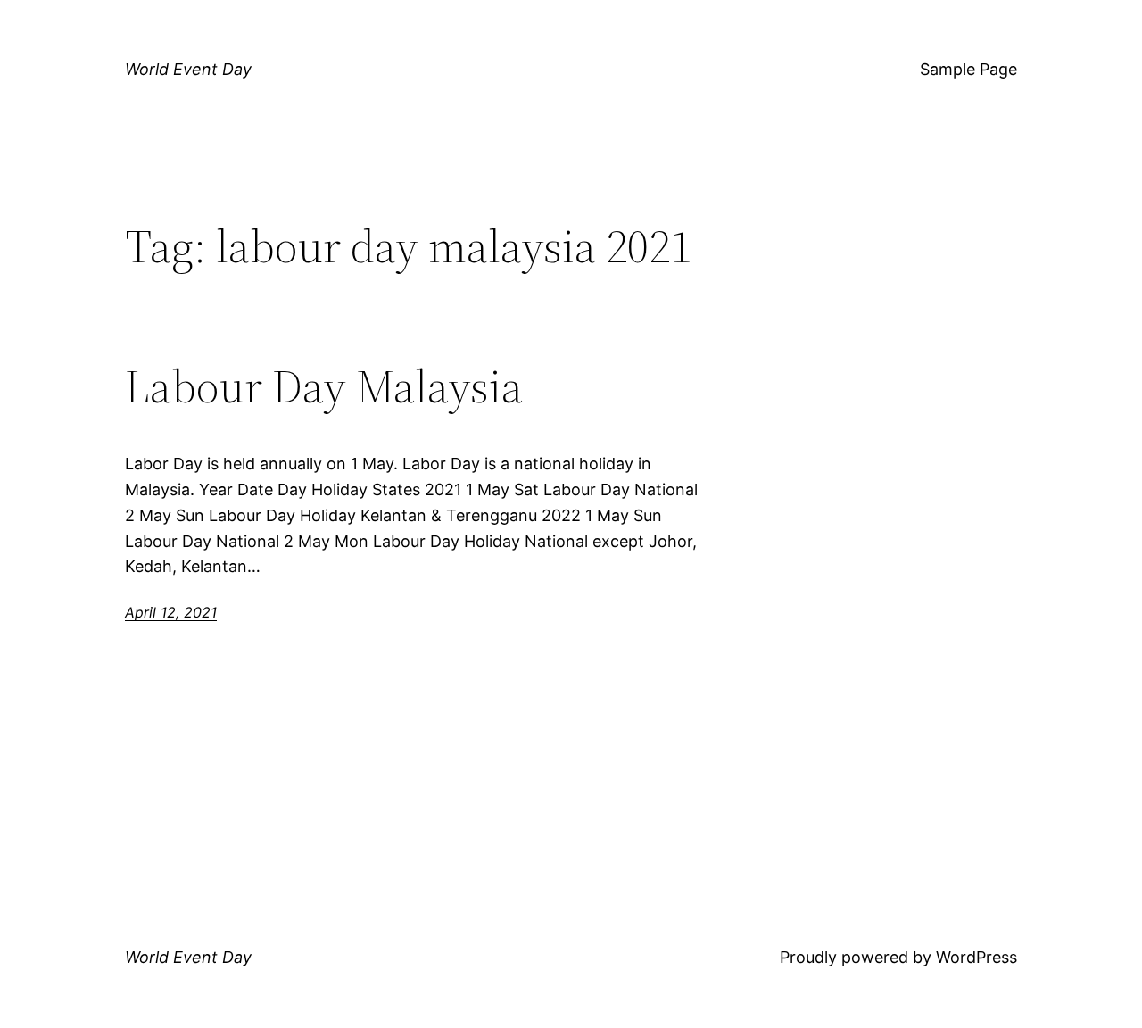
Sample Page (968, 69)
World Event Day (188, 69)
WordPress (976, 957)
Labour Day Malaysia (324, 386)
